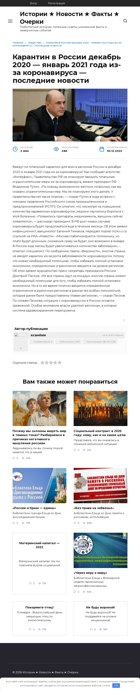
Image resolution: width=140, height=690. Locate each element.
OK (116, 685)
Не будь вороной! (100, 607)
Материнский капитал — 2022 (39, 545)
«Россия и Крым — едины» (34, 508)
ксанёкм (38, 335)
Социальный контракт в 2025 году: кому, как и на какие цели (100, 433)
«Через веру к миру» (90, 573)
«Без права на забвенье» (94, 508)
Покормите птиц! (40, 607)
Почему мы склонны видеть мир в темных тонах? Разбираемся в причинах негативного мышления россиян (39, 437)
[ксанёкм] (20, 339)
